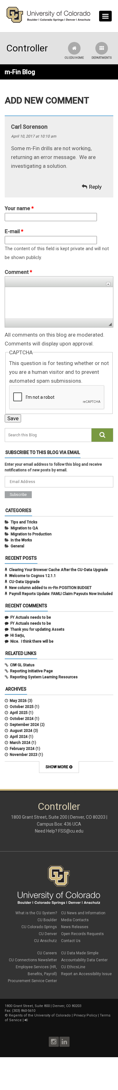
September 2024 (24, 724)
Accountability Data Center (84, 960)
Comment (18, 272)
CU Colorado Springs (39, 927)
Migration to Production (31, 534)
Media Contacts (75, 920)
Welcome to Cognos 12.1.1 (32, 576)
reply (95, 187)
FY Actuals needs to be (30, 617)
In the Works (21, 540)
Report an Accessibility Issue (86, 974)
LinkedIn (64, 1042)
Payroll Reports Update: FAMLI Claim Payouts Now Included (61, 594)
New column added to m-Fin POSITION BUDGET (50, 588)
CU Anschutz (45, 941)
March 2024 (20, 742)
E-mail (14, 231)
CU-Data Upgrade (24, 582)
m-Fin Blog (20, 72)
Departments (102, 57)
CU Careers (47, 953)
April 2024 (19, 736)
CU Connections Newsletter (33, 960)
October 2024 (22, 718)
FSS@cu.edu (70, 831)
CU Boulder (47, 920)
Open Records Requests (82, 934)
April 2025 (19, 712)
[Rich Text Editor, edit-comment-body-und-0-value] (59, 303)
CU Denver (48, 934)
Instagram (54, 1042)
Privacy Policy (85, 1015)
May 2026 (18, 700)
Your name (19, 208)
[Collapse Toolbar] (108, 284)
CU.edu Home (74, 57)
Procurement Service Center (32, 981)
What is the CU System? (36, 913)
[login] (26, 1020)
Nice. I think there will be (31, 641)
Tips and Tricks (24, 522)
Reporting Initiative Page (31, 671)
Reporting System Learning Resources (44, 677)
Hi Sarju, (17, 635)
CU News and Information (83, 913)
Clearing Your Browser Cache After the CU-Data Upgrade (58, 570)
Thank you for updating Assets (37, 629)
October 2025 (22, 706)
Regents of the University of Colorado (40, 1015)
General (17, 546)
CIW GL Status (22, 665)
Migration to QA (24, 528)
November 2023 (23, 754)
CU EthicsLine (73, 967)
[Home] (48, 21)
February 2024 (22, 748)
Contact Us (71, 941)
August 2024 (21, 730)
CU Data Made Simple (79, 953)
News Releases (74, 927)
